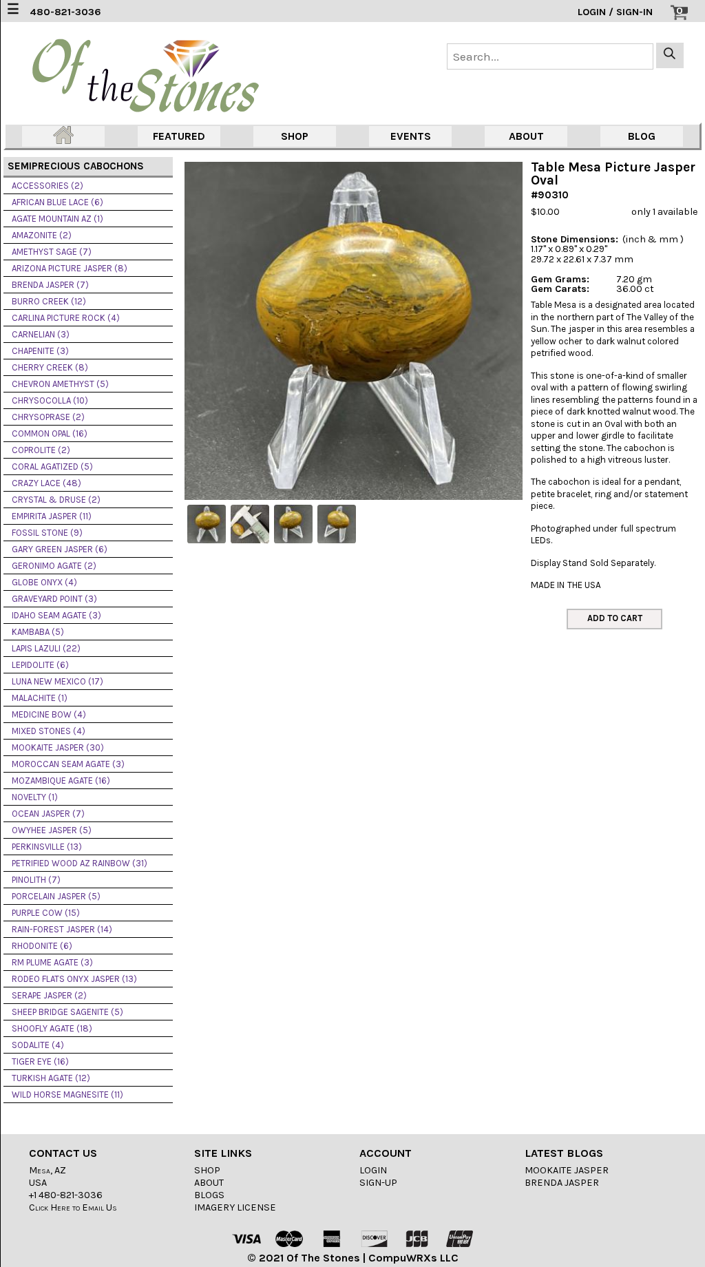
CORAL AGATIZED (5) (52, 466)
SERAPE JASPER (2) (49, 995)
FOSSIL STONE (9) (47, 532)
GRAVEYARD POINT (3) (54, 599)
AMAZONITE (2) (42, 235)
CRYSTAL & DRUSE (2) (56, 499)
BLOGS (209, 1195)
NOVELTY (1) (35, 797)
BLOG (641, 136)
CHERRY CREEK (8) (50, 367)
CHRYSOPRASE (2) (48, 417)
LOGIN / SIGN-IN (615, 12)
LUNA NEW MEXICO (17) (57, 681)
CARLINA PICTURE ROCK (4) (66, 318)
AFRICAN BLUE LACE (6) (57, 202)
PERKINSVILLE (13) (47, 846)
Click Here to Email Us (73, 1207)
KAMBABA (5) (38, 632)
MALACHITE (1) (39, 698)
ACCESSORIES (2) (47, 185)
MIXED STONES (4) (48, 731)
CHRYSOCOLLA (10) (50, 400)
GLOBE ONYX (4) (44, 582)
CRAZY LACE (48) (46, 483)
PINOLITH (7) (36, 880)
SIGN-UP (378, 1183)
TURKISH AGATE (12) (51, 1078)
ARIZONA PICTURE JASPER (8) (69, 268)
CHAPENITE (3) (40, 351)
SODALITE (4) (38, 1045)
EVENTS (410, 136)
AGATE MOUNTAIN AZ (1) (57, 218)
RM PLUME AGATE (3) (52, 962)
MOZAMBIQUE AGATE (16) (61, 780)
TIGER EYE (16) (40, 1061)
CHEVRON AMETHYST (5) (60, 384)
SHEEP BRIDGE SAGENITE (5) (67, 1012)
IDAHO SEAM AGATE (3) (56, 615)
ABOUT (526, 136)
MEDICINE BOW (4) (49, 714)
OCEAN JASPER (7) (48, 813)
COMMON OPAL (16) (49, 433)
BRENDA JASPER (562, 1183)
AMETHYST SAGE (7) (52, 252)
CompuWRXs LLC (413, 1257)
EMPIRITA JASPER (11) (52, 516)
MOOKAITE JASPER (567, 1170)
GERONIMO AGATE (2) (54, 566)
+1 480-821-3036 (66, 1195)
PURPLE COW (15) (46, 913)
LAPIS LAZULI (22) (46, 648)
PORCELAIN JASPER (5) (56, 896)
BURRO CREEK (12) (49, 301)
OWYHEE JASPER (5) (52, 830)
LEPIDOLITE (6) (40, 665)
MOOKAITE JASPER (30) (58, 747)
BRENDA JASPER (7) (50, 285)
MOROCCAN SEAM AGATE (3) (68, 764)
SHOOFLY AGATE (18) (52, 1028)
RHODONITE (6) (42, 946)
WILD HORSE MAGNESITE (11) (67, 1094)
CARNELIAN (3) (41, 334)
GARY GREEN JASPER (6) (59, 549)
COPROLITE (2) (41, 450)
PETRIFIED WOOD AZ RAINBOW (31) (79, 863)
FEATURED (179, 136)
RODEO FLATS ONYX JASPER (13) (74, 979)
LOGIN (373, 1170)
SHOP (294, 136)
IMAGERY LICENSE (235, 1207)
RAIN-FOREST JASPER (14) (62, 929)
